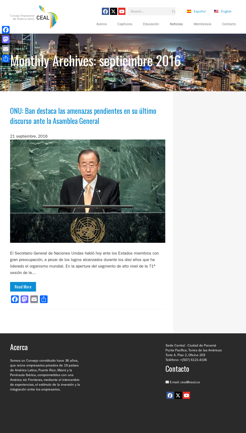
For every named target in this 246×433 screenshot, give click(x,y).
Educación (151, 24)
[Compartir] (6, 58)
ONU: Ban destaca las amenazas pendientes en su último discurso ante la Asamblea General (83, 115)
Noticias (176, 24)
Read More (23, 287)
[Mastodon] (6, 39)
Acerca (101, 24)
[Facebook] (6, 30)
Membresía (202, 24)
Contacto (229, 24)
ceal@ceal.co (190, 382)
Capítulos (124, 24)
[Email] (6, 49)
